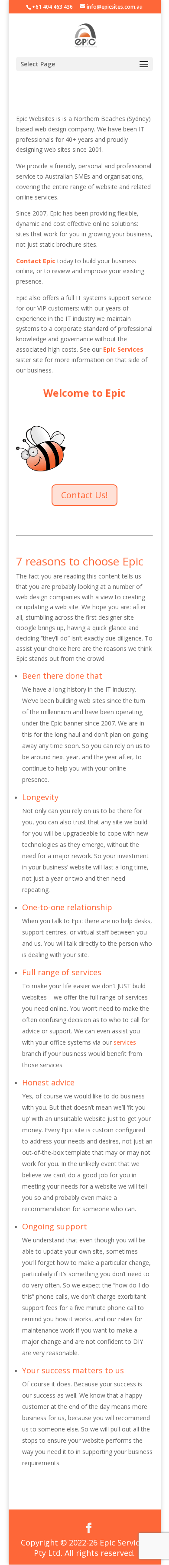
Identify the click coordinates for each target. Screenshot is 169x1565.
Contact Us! (84, 495)
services (125, 1042)
